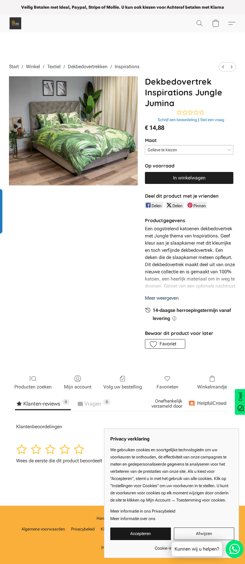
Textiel (54, 66)
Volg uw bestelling (122, 387)
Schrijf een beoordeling (177, 120)
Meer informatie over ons (132, 518)
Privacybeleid (83, 529)
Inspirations (127, 66)
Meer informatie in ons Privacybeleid (142, 511)
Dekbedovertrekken (88, 66)
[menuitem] (223, 67)
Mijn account (77, 387)
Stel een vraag (212, 120)
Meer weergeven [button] (162, 298)
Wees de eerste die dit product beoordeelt (59, 461)
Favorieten (167, 387)
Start (14, 66)
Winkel (33, 66)
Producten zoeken (33, 387)
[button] (15, 23)
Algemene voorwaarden (43, 529)
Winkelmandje (212, 387)
